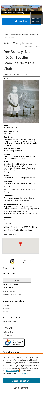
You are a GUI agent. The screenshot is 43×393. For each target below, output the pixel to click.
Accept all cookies (21, 380)
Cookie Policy (26, 373)
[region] (21, 373)
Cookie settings (12, 370)
